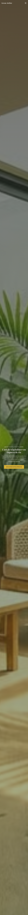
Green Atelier (7, 3)
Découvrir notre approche (14, 466)
